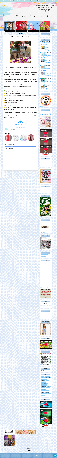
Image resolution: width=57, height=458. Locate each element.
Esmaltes (43, 392)
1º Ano (42, 262)
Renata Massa (25, 455)
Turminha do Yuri (5, 4)
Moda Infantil (43, 380)
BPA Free (42, 160)
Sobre (9, 1)
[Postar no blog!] (11, 129)
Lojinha (32, 1)
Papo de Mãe (43, 163)
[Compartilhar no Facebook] (13, 129)
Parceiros (16, 1)
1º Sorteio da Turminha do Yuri (46, 41)
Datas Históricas (44, 256)
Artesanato (24, 1)
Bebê (41, 161)
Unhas (47, 380)
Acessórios (49, 386)
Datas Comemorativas (44, 383)
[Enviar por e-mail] (11, 129)
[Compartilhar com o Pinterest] (14, 129)
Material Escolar (44, 386)
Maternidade (47, 392)
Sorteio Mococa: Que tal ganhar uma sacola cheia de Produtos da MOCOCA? (48, 85)
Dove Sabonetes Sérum (48, 52)
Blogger (32, 455)
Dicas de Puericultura (44, 162)
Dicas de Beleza (19, 131)
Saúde (42, 377)
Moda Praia (43, 395)
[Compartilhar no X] (12, 129)
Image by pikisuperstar (46, 364)
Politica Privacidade (43, 1)
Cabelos (14, 131)
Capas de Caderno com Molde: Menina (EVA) (48, 78)
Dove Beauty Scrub (43, 111)
